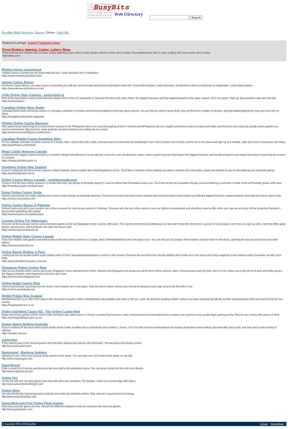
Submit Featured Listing (44, 43)
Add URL (63, 32)
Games (39, 32)
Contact (264, 424)
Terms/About (277, 424)
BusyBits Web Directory (17, 32)
